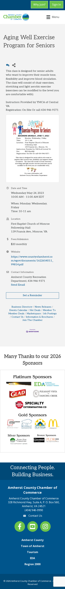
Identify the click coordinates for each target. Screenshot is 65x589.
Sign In (56, 4)
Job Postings (50, 313)
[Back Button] (7, 66)
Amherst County (33, 540)
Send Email (18, 284)
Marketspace (34, 313)
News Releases (43, 307)
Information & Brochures (39, 317)
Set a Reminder (32, 295)
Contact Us (18, 317)
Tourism (32, 552)
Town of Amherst (32, 546)
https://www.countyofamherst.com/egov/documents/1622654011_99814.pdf (32, 260)
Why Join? (39, 4)
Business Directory (22, 307)
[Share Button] (14, 65)
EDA (32, 558)
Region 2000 (32, 564)
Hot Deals (35, 310)
